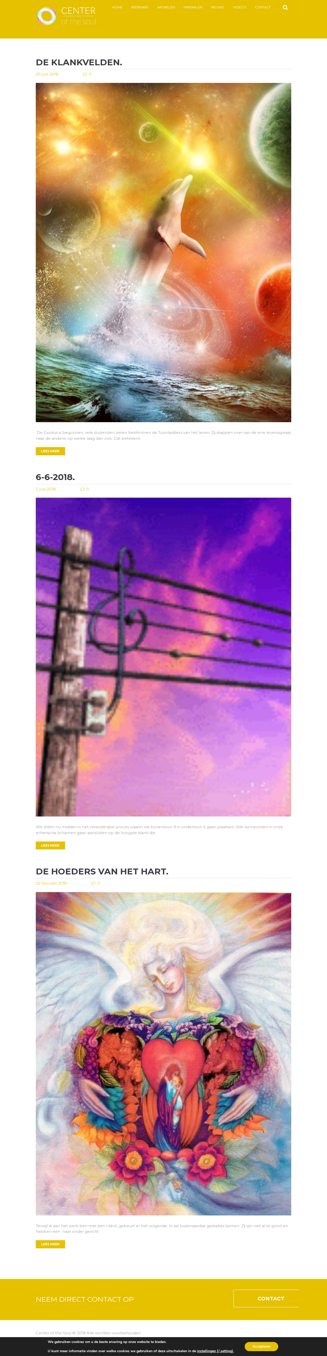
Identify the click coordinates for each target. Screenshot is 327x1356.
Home (117, 7)
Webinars (140, 7)
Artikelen (166, 7)
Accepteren (261, 1346)
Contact (263, 7)
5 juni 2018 (46, 489)
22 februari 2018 (51, 883)
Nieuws (217, 7)
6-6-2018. (55, 477)
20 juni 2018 (47, 74)
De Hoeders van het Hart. (102, 871)
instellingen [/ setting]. (215, 1351)
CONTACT (271, 1299)
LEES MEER (50, 451)
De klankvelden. (79, 62)
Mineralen (193, 7)
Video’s (239, 7)
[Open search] (285, 7)
